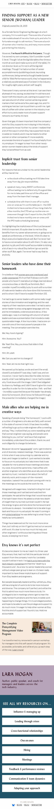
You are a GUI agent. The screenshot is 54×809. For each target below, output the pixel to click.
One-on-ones (27, 740)
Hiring (27, 750)
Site (23, 4)
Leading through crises (27, 721)
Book (29, 4)
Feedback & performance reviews (27, 769)
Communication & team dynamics (27, 778)
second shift (26, 449)
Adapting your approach (27, 788)
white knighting (13, 514)
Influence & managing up (27, 711)
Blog (36, 4)
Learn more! (18, 650)
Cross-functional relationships (27, 731)
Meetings (27, 759)
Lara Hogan (17, 674)
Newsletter (47, 4)
